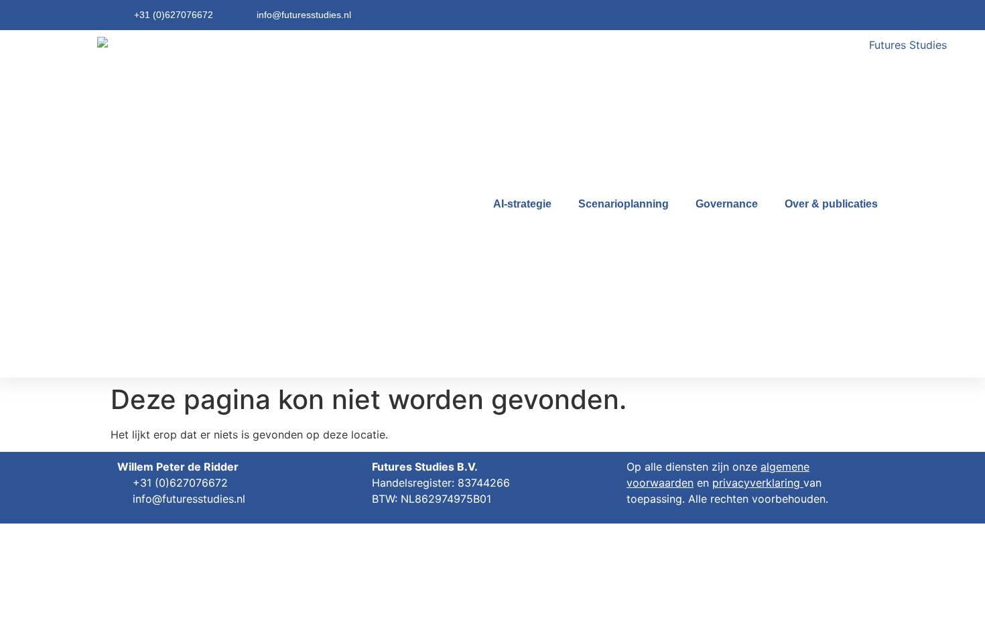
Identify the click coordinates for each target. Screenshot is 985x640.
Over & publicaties (831, 204)
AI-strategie (522, 204)
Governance (727, 204)
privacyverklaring (756, 482)
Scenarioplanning (623, 204)
